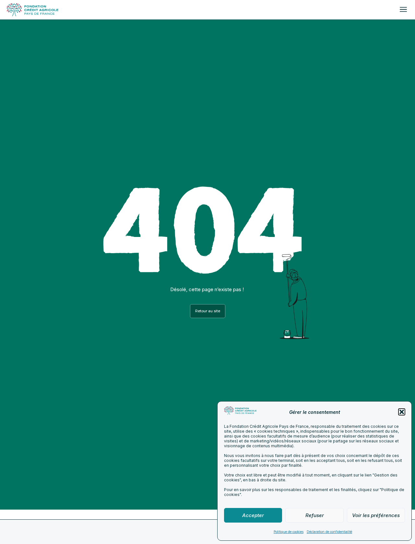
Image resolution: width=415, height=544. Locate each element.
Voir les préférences (376, 515)
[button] (401, 412)
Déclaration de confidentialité (329, 532)
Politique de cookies (288, 532)
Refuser (314, 515)
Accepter (253, 515)
